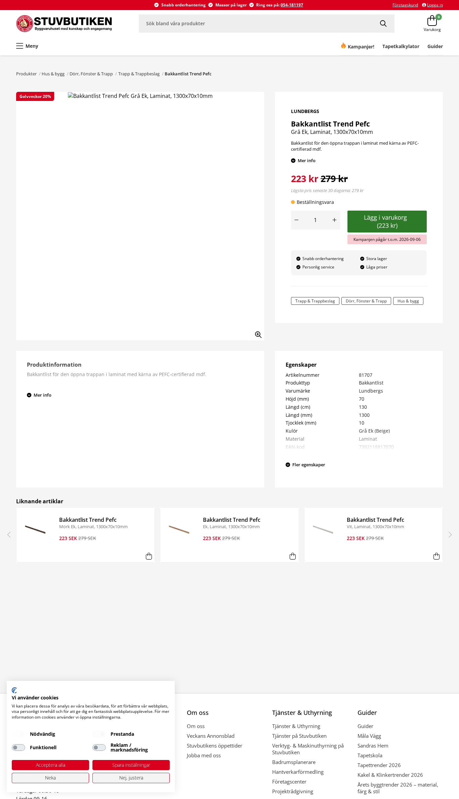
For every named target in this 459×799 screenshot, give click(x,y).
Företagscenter (289, 781)
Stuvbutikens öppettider (214, 745)
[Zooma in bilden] (256, 332)
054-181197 (292, 5)
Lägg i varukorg (387, 221)
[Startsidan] (64, 23)
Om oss (196, 726)
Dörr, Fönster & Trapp (91, 74)
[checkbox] (18, 734)
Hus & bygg (53, 74)
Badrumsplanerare (294, 762)
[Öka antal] (334, 220)
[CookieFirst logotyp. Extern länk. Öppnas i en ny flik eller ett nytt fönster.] (14, 690)
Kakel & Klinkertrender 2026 (390, 774)
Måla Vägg (369, 735)
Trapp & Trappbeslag (139, 74)
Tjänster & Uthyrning (296, 726)
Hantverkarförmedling (298, 771)
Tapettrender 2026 (379, 765)
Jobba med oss (204, 755)
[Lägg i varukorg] (149, 556)
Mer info (307, 160)
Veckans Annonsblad (211, 735)
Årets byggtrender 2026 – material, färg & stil (398, 788)
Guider (365, 726)
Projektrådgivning (292, 791)
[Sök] (384, 23)
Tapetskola (370, 755)
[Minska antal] (296, 220)
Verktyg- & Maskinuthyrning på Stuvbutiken (308, 749)
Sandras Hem (373, 745)
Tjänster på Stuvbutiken (299, 735)
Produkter (26, 74)
